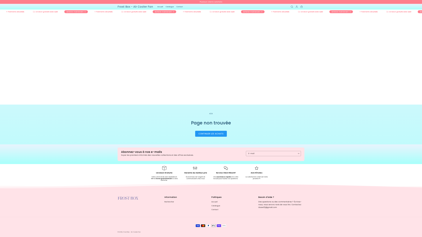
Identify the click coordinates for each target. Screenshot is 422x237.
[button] (291, 6)
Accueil (214, 202)
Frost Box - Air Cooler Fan (132, 232)
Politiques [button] (216, 197)
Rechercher (169, 202)
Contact (214, 209)
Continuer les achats (211, 133)
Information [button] (171, 197)
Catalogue (215, 206)
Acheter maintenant (71, 12)
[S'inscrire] (298, 153)
